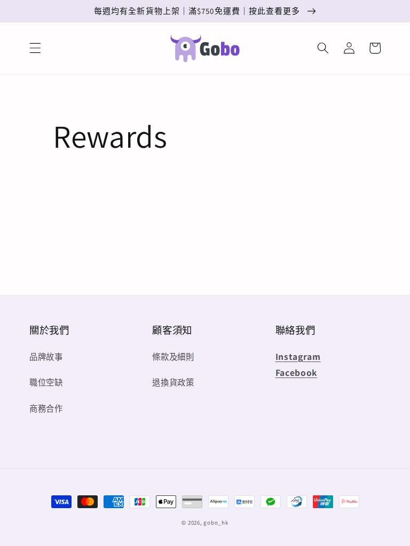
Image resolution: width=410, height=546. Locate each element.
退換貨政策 (173, 382)
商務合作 (46, 408)
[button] (35, 48)
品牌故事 (46, 356)
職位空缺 (46, 382)
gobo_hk (215, 522)
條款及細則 (173, 356)
